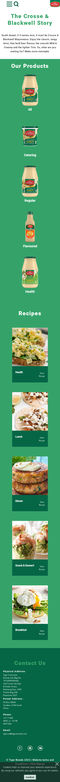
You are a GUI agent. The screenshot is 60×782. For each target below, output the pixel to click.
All (30, 109)
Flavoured (30, 246)
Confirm (30, 777)
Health (30, 291)
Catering (30, 155)
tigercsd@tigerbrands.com (15, 733)
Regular (30, 200)
